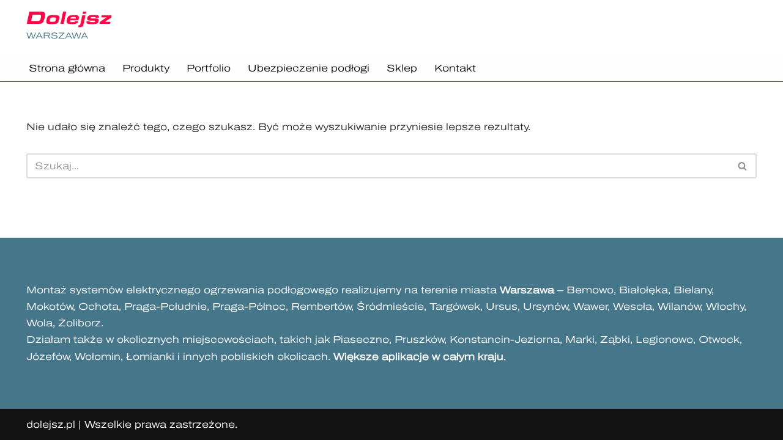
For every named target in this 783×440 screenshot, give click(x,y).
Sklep (402, 68)
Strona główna (67, 68)
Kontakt (455, 68)
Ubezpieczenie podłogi (308, 68)
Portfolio (209, 68)
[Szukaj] (743, 165)
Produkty (145, 68)
